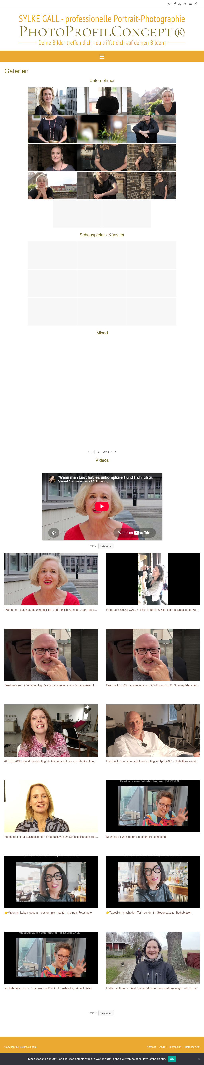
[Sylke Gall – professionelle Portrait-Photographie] (102, 29)
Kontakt (151, 1046)
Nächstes (106, 546)
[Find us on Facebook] (175, 3)
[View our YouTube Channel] (179, 3)
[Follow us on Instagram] (185, 3)
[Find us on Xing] (195, 3)
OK (172, 1058)
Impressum (175, 1046)
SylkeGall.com (28, 1047)
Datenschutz (192, 1046)
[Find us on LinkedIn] (190, 3)
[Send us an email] (170, 3)
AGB (162, 1046)
